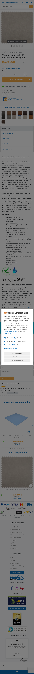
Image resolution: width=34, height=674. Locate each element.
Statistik (19, 338)
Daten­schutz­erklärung (10, 331)
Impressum (7, 333)
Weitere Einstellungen (10, 348)
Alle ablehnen (17, 357)
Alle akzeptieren (17, 353)
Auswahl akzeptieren (17, 360)
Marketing (10, 341)
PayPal (9, 344)
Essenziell (10, 338)
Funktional (18, 344)
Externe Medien (21, 341)
